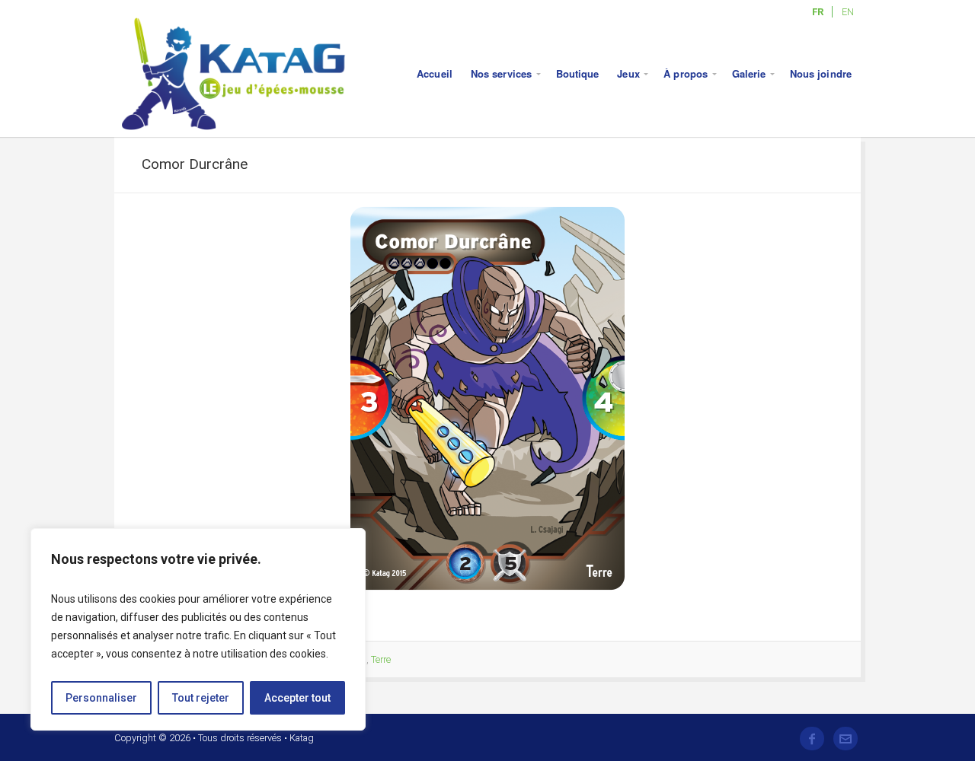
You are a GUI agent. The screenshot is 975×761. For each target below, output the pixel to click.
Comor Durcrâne (195, 164)
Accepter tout (297, 698)
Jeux (628, 73)
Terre (381, 659)
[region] (198, 629)
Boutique (577, 73)
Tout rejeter (200, 698)
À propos (685, 73)
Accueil (434, 73)
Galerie (749, 73)
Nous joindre (821, 73)
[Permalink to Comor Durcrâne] (487, 398)
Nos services (501, 73)
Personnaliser (101, 698)
